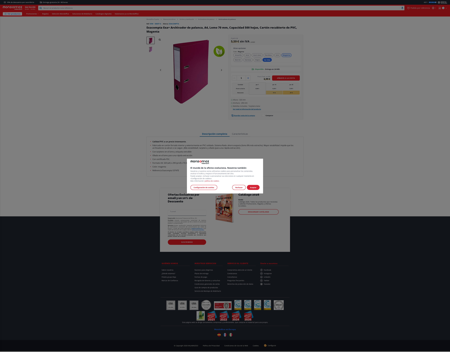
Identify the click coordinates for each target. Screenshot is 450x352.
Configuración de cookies (204, 187)
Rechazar (239, 187)
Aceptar (253, 187)
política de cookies (212, 181)
